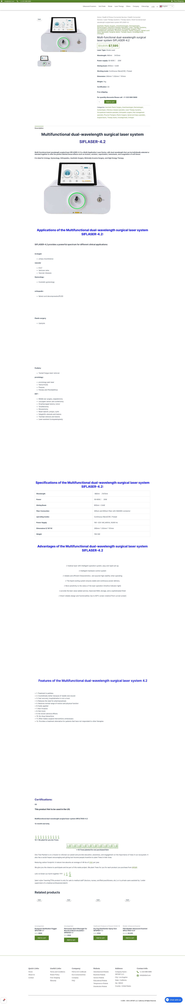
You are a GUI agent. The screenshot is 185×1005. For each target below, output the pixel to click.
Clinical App (145, 6)
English (165, 6)
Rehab (110, 6)
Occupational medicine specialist (109, 29)
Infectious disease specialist (118, 27)
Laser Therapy (119, 6)
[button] (179, 6)
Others (128, 6)
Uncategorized (137, 32)
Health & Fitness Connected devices (114, 17)
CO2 (91, 862)
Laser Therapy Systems (111, 20)
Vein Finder (102, 6)
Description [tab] (39, 128)
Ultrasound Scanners (89, 6)
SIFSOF (134, 867)
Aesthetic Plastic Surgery (106, 26)
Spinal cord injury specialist (136, 115)
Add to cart (110, 102)
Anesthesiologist (122, 26)
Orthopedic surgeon (129, 29)
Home (99, 17)
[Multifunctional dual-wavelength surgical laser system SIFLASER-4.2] (83, 62)
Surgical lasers (114, 32)
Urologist (100, 33)
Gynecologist (102, 27)
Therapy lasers (126, 20)
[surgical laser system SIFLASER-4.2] (63, 34)
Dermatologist (134, 26)
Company (136, 6)
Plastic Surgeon (134, 30)
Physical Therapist (121, 30)
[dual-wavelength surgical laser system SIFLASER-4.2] (63, 62)
